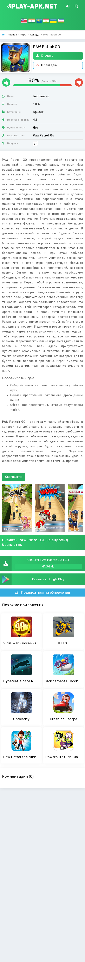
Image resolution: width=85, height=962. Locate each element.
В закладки (49, 65)
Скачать (47, 56)
